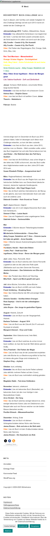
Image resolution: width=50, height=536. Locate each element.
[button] (5, 440)
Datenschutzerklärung (11, 508)
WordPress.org (9, 478)
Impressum (7, 502)
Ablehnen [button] (8, 531)
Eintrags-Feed (8, 468)
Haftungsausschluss (11, 505)
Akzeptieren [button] (35, 526)
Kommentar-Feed (10, 473)
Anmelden (7, 464)
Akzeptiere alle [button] (23, 526)
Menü (26, 6)
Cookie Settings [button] (9, 526)
